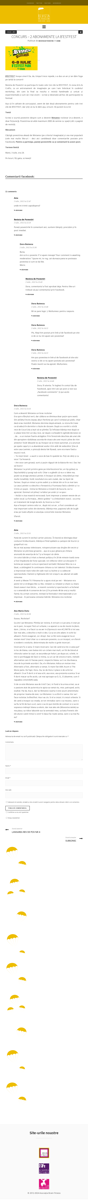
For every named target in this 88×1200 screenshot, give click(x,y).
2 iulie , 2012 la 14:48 (45, 381)
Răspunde (19, 210)
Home (58, 41)
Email (7, 778)
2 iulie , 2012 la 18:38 (22, 614)
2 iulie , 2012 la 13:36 (28, 247)
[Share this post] (80, 32)
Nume (8, 766)
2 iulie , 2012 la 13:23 (22, 409)
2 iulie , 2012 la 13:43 (34, 282)
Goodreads (57, 3)
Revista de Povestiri (46, 41)
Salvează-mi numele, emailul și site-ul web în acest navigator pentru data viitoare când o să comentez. (44, 802)
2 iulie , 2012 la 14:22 (39, 353)
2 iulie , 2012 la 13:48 (39, 307)
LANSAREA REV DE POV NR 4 (26, 830)
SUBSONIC (70, 839)
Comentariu (9, 742)
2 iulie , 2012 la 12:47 (22, 201)
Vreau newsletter (14, 818)
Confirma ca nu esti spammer (18, 812)
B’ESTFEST (10, 76)
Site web (8, 790)
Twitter (39, 3)
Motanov (56, 117)
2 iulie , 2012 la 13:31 (22, 533)
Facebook (30, 3)
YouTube (47, 3)
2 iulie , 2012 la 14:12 (39, 328)
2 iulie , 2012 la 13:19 (22, 223)
